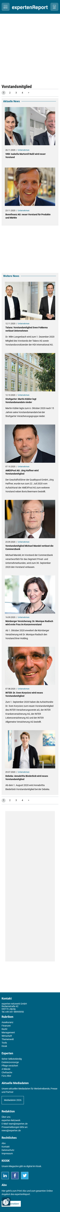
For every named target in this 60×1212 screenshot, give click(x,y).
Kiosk (38, 1166)
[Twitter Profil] (24, 1175)
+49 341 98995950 (14, 1011)
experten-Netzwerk (11, 1120)
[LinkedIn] (5, 1175)
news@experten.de (11, 1130)
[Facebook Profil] (15, 1175)
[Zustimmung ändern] (6, 1202)
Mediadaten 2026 (12, 1100)
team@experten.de (18, 1123)
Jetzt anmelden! (11, 1203)
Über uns (6, 1117)
